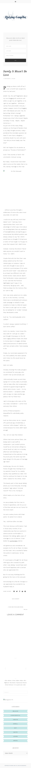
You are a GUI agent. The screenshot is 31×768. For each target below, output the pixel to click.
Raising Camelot (15, 15)
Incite (15, 735)
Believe (15, 714)
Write (15, 743)
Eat (15, 731)
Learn (15, 739)
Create (15, 722)
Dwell (15, 727)
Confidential (7, 78)
